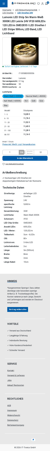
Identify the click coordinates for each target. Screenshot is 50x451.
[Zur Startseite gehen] (19, 4)
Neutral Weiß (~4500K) (36, 96)
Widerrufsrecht (13, 415)
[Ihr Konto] (42, 3)
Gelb (34, 101)
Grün (41, 101)
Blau (6, 105)
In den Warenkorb (25, 158)
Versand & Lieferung (16, 375)
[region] (25, 51)
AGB (9, 405)
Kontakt (10, 370)
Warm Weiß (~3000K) (13, 96)
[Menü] (4, 3)
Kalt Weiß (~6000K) (12, 101)
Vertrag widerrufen (17, 309)
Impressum (12, 410)
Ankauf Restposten (15, 385)
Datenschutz (12, 420)
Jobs (9, 380)
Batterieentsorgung (15, 425)
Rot (26, 101)
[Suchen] (34, 3)
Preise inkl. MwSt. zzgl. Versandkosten (18, 144)
